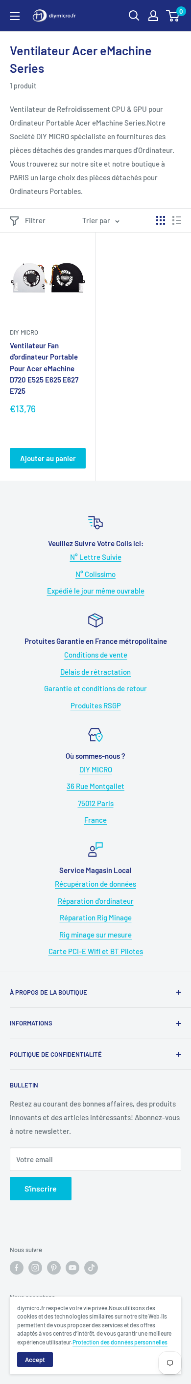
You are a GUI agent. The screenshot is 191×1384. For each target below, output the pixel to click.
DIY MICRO (95, 769)
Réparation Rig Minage (96, 917)
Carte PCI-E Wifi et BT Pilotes (95, 951)
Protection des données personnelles (119, 1342)
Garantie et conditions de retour (95, 688)
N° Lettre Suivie (95, 557)
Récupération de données (95, 883)
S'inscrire (40, 1188)
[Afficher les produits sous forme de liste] (176, 220)
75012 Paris (96, 803)
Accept (35, 1359)
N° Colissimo (95, 574)
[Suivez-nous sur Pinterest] (54, 1268)
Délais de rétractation (95, 671)
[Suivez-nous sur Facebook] (17, 1268)
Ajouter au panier (48, 458)
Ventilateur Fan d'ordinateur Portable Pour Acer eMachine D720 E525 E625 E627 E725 (44, 368)
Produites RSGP (96, 705)
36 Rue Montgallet (95, 786)
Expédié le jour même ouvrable (95, 590)
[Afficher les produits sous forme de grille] (160, 220)
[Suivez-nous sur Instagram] (35, 1268)
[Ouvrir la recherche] (134, 15)
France (95, 819)
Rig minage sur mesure (95, 934)
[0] (173, 15)
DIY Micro (24, 332)
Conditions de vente (95, 654)
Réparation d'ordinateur (96, 900)
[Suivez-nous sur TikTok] (91, 1268)
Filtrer (35, 220)
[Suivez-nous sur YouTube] (72, 1268)
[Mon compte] (153, 15)
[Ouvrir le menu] (15, 16)
